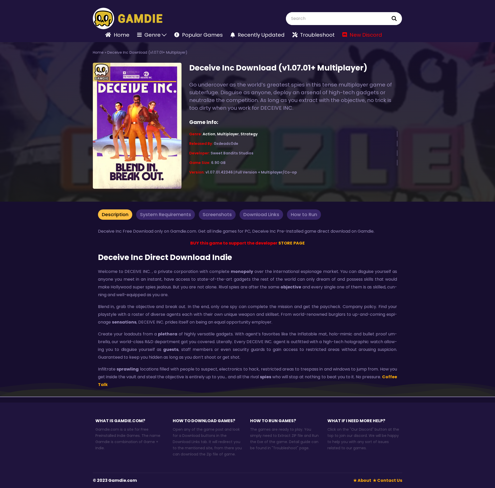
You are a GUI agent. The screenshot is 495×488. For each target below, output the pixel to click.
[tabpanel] (247, 308)
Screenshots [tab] (217, 214)
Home (98, 52)
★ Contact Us (387, 480)
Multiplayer (228, 134)
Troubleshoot (285, 448)
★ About (362, 480)
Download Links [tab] (261, 214)
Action (209, 134)
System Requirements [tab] (165, 214)
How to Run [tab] (304, 214)
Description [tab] (115, 214)
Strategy (249, 134)
